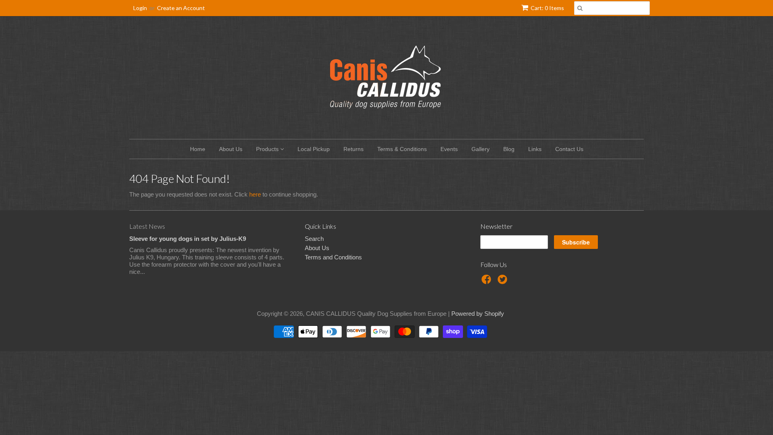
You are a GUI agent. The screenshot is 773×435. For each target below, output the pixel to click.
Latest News (147, 226)
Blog (509, 149)
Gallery (480, 149)
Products (268, 149)
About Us (230, 149)
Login (140, 7)
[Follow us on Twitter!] (504, 282)
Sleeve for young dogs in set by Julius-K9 (187, 238)
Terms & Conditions (402, 149)
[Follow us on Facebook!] (488, 282)
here (255, 194)
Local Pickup (314, 149)
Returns (353, 149)
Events (449, 149)
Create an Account (181, 7)
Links (535, 149)
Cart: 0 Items (547, 7)
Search (314, 238)
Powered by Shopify (477, 313)
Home (197, 149)
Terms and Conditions (333, 257)
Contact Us (569, 149)
